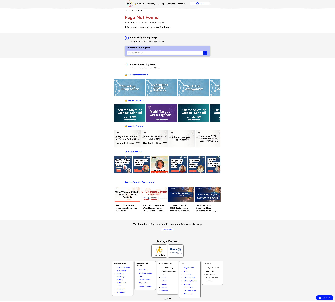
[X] (167, 299)
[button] (139, 4)
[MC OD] (126, 10)
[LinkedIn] (165, 299)
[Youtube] (170, 299)
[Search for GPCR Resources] (205, 53)
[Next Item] (217, 87)
